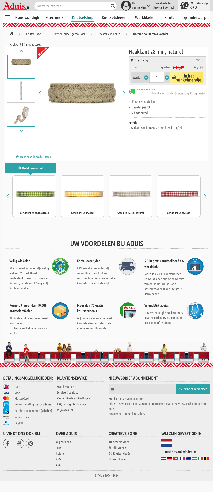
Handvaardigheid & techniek (39, 17)
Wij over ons (63, 442)
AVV (58, 459)
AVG (58, 465)
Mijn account (65, 410)
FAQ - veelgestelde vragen (72, 404)
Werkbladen (145, 17)
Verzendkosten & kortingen (73, 398)
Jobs (58, 447)
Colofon (61, 453)
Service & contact (163, 7)
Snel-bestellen (163, 3)
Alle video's (119, 447)
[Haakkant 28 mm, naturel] (82, 93)
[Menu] (7, 16)
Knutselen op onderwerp (185, 17)
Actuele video (121, 442)
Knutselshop (82, 17)
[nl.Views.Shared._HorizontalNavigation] (11, 34)
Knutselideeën (114, 17)
